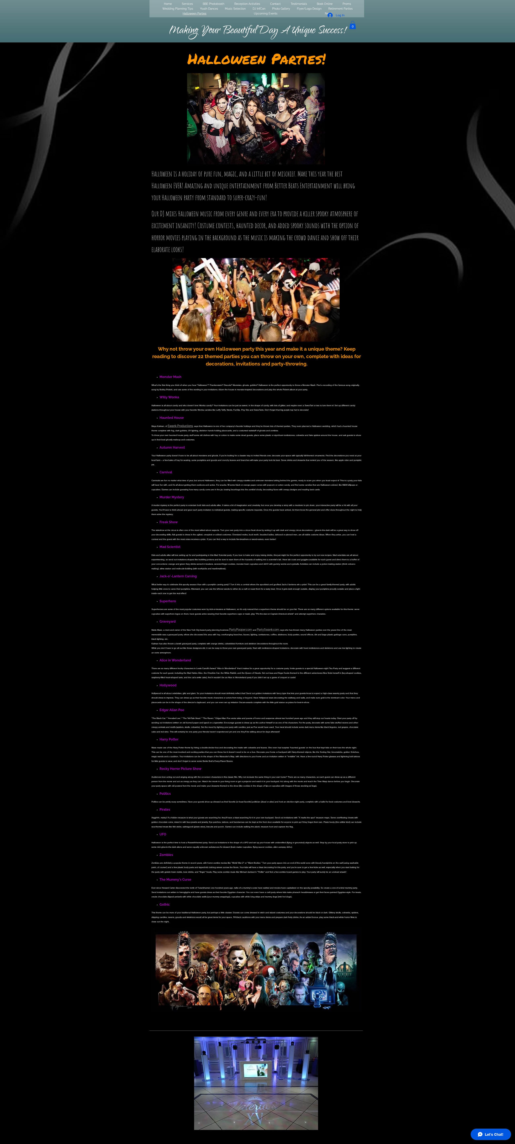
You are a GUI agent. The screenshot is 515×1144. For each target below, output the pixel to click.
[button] (352, 25)
